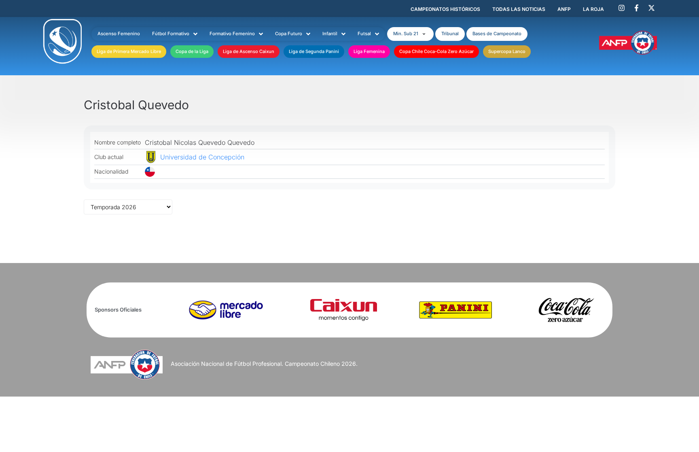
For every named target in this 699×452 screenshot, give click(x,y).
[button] (410, 34)
